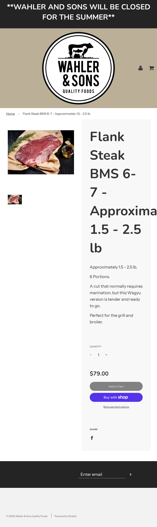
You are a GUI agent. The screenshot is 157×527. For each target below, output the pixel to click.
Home (10, 114)
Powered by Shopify (66, 516)
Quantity (95, 346)
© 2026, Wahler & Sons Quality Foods (26, 516)
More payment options (116, 406)
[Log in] (140, 68)
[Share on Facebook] (93, 437)
